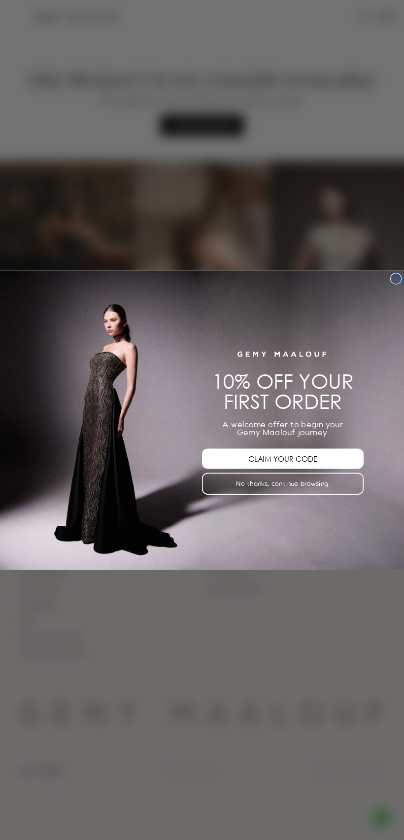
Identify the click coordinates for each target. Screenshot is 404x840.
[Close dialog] (396, 279)
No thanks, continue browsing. (282, 483)
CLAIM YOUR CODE (282, 458)
